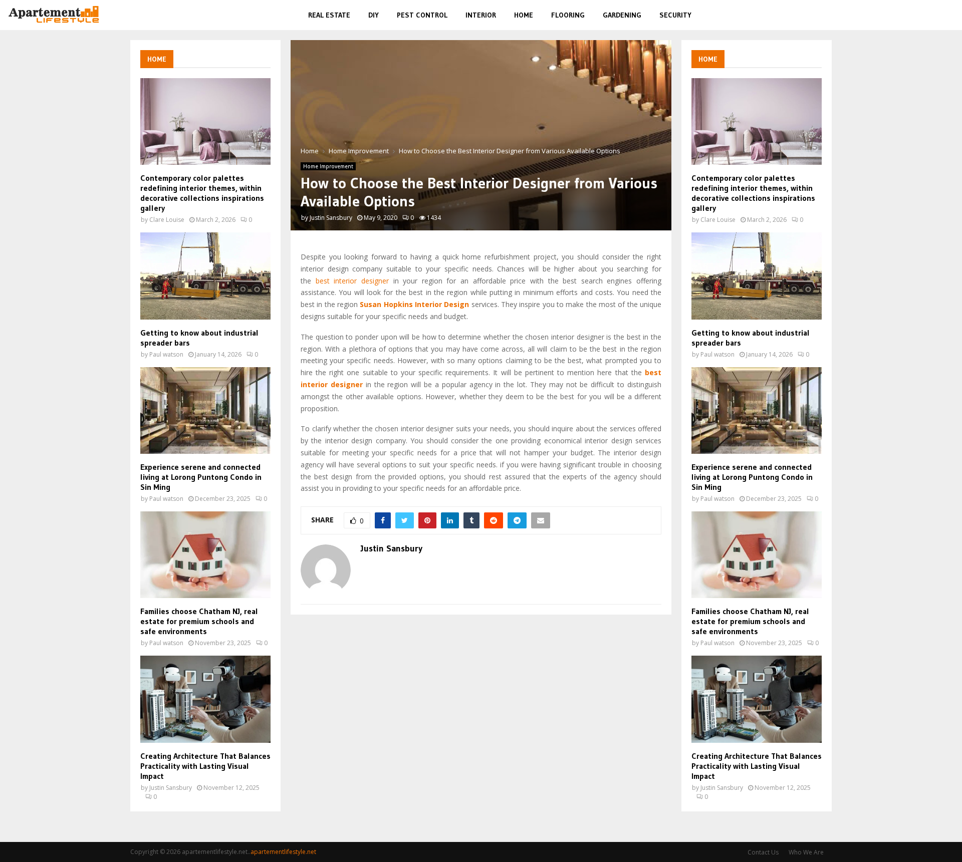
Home (523, 15)
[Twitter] (913, 15)
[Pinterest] (924, 15)
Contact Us (763, 852)
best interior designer (352, 280)
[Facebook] (902, 15)
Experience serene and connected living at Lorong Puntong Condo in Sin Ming (201, 477)
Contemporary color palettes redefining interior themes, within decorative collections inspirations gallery (202, 193)
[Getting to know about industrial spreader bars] (205, 275)
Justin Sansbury (331, 217)
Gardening (622, 15)
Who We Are (806, 852)
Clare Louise (166, 219)
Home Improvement (328, 166)
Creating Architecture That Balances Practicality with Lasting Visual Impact (205, 766)
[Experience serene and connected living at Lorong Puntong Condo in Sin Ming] (205, 410)
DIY (373, 15)
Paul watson (166, 354)
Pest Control (422, 15)
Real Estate (329, 15)
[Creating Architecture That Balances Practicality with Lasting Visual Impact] (205, 699)
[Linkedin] (936, 15)
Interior (480, 15)
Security (675, 15)
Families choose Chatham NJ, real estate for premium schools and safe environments (199, 621)
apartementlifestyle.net (283, 851)
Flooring (568, 15)
